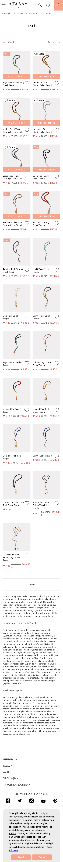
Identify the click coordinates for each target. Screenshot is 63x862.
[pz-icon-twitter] (20, 801)
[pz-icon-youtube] (43, 801)
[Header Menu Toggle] (3, 5)
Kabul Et (21, 857)
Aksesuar (33, 13)
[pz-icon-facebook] (8, 801)
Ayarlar (42, 857)
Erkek (20, 13)
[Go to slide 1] (15, 549)
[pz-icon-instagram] (31, 801)
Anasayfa (6, 13)
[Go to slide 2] (18, 548)
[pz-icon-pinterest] (55, 801)
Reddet (12, 833)
